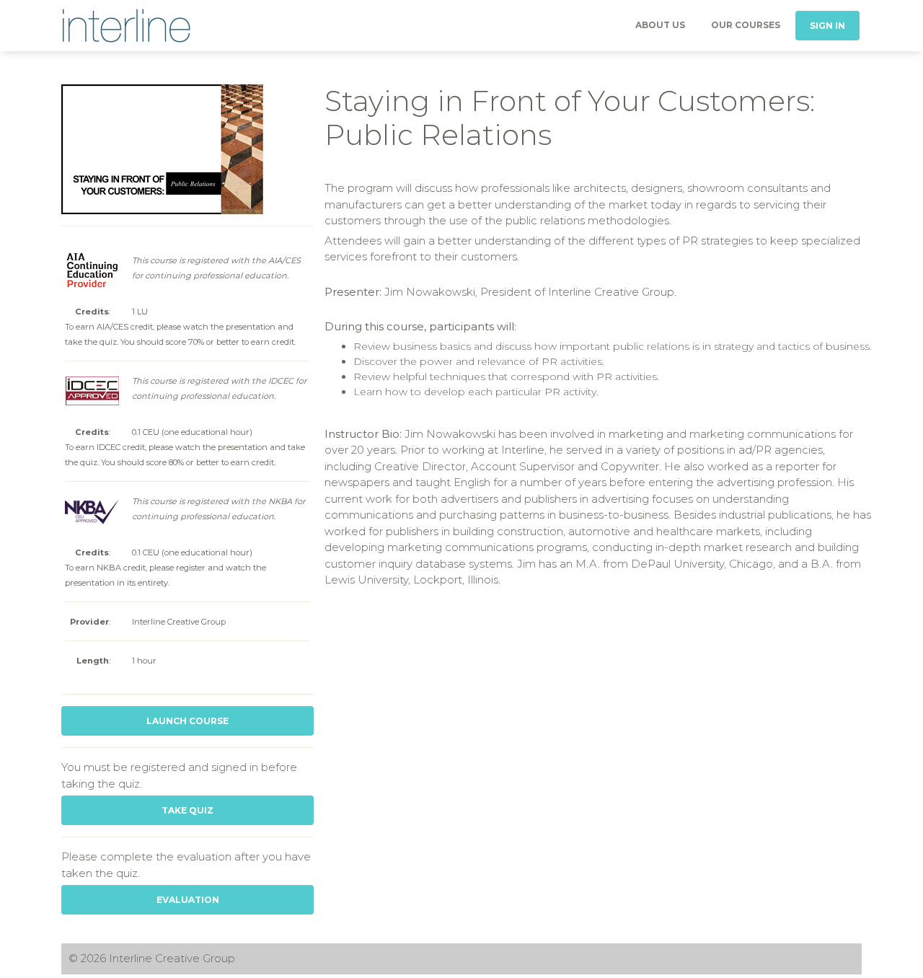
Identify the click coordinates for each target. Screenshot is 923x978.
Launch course (187, 720)
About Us (660, 24)
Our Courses (745, 24)
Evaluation (187, 899)
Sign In (827, 25)
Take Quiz (187, 810)
